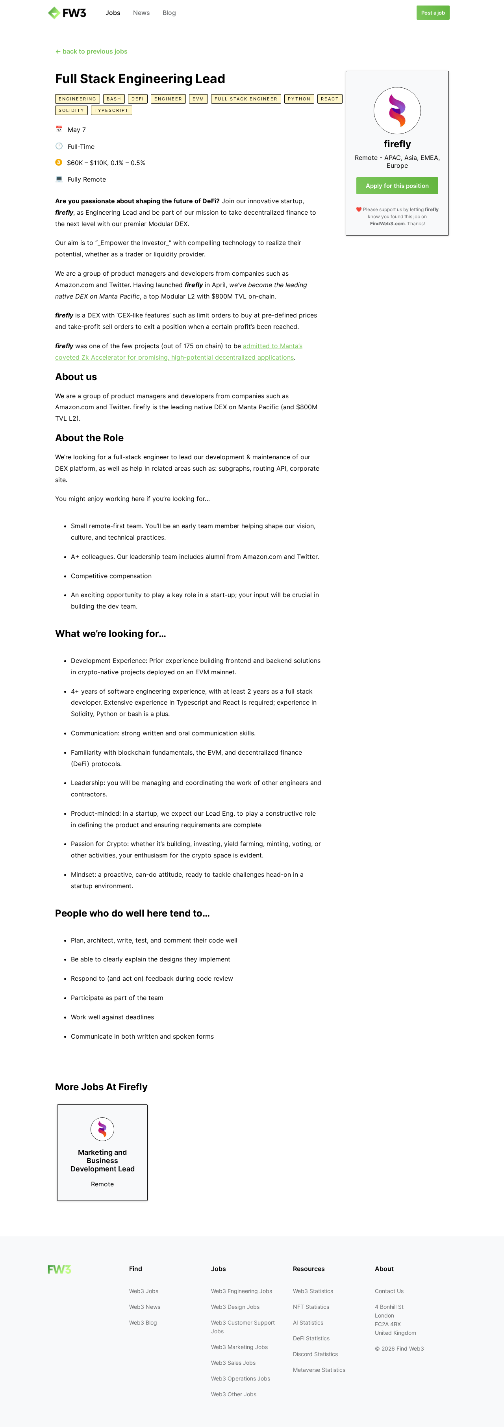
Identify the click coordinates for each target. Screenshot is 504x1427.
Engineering (77, 99)
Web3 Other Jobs (233, 1394)
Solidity (71, 110)
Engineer (168, 99)
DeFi (138, 99)
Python (299, 99)
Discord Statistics (315, 1354)
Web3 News (144, 1306)
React (330, 99)
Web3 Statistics (313, 1291)
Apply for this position (397, 185)
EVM (198, 99)
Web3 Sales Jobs (233, 1362)
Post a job (433, 12)
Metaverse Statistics (319, 1369)
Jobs (113, 13)
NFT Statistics (311, 1306)
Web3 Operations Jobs (240, 1378)
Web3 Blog (143, 1322)
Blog (169, 13)
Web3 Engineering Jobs (241, 1291)
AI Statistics (308, 1322)
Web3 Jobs (143, 1291)
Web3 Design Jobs (235, 1306)
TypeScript (111, 110)
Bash (114, 99)
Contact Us (389, 1291)
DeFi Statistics (311, 1338)
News (141, 13)
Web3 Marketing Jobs (239, 1346)
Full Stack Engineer (246, 99)
